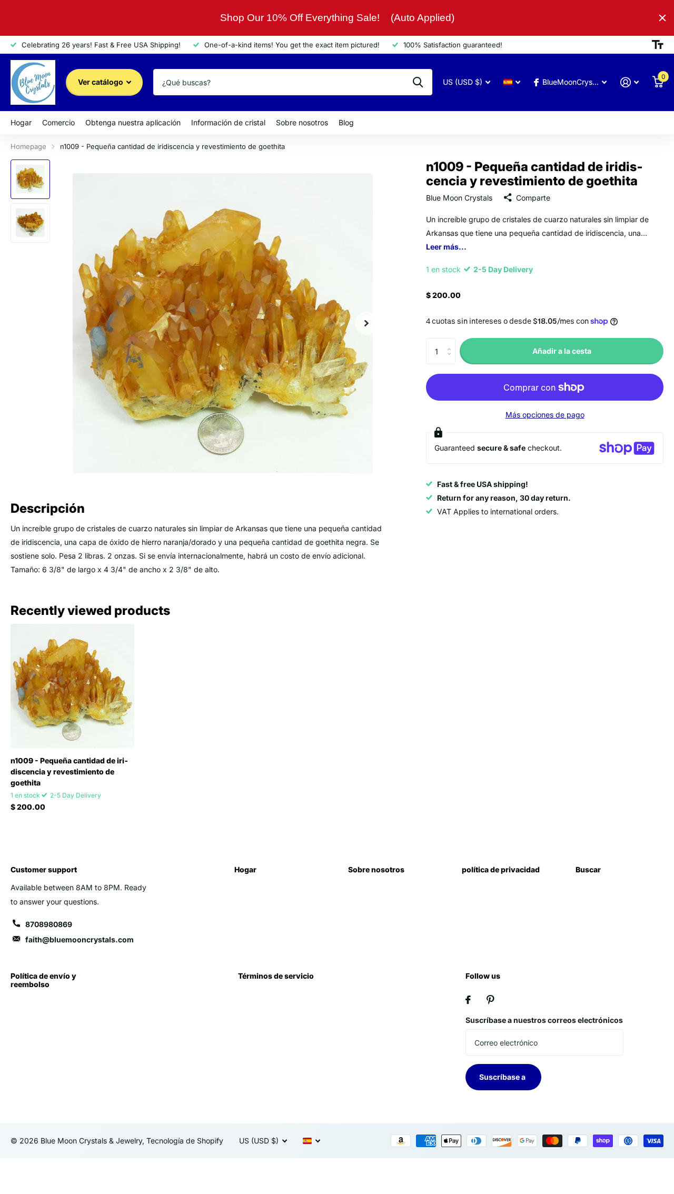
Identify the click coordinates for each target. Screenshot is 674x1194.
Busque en (417, 82)
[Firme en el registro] (629, 82)
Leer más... (446, 246)
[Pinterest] (490, 999)
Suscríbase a (503, 1076)
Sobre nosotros (302, 122)
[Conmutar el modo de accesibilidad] (657, 45)
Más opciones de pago (545, 414)
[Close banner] (662, 18)
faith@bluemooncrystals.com (79, 939)
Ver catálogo (101, 81)
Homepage (28, 146)
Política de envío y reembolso (43, 980)
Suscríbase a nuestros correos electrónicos (544, 1020)
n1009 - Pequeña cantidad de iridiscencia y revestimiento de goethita (69, 771)
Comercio (58, 122)
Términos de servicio (276, 975)
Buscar (588, 869)
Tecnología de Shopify (184, 1140)
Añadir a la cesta (561, 350)
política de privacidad (501, 869)
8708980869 (48, 924)
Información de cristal (228, 122)
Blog (346, 122)
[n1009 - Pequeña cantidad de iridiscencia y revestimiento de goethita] (72, 686)
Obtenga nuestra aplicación (133, 122)
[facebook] (468, 1000)
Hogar (21, 122)
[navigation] (30, 179)
